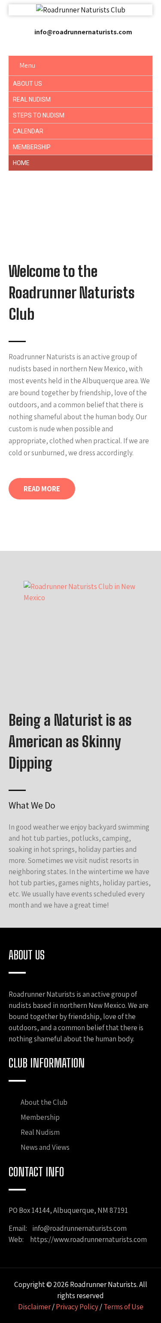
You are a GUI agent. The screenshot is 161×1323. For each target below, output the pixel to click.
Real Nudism (32, 99)
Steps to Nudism (38, 115)
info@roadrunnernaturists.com (83, 31)
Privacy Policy (77, 1306)
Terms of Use (123, 1306)
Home (21, 162)
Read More (42, 488)
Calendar (28, 131)
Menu (27, 65)
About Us (27, 83)
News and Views (45, 1147)
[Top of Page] (139, 1303)
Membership (32, 147)
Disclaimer (34, 1306)
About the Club (44, 1102)
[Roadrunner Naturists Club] (80, 10)
